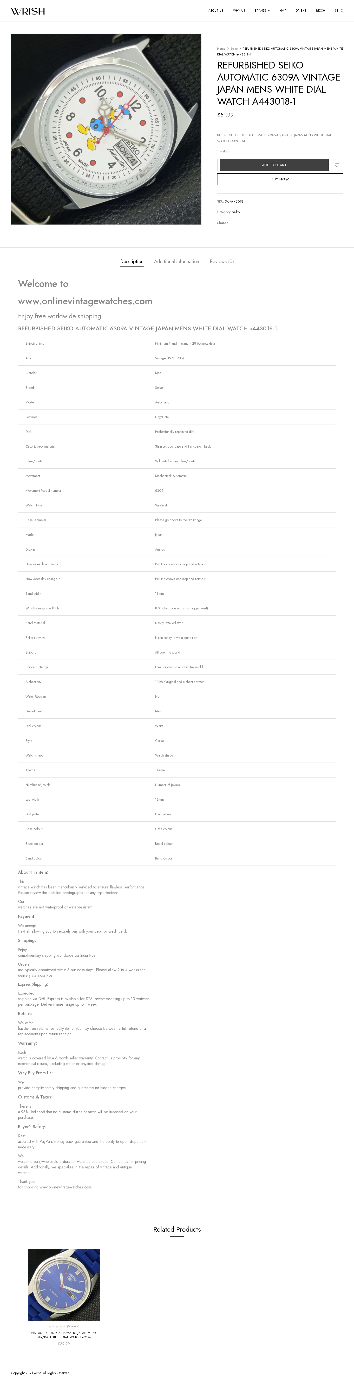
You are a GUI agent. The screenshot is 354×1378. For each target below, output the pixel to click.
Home (221, 48)
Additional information (176, 261)
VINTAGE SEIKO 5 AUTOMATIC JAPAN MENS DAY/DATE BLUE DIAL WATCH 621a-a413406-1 (64, 1337)
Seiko (234, 48)
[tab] (132, 262)
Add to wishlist (337, 165)
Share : (222, 222)
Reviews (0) (222, 261)
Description (132, 261)
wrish (37, 1373)
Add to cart (274, 165)
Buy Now (280, 179)
